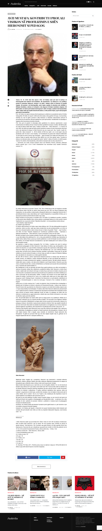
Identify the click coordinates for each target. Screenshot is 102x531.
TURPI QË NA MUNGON (85, 97)
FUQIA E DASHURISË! (85, 35)
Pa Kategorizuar (76, 166)
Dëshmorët (74, 144)
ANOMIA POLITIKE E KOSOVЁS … (85, 88)
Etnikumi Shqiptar (76, 147)
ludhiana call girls (76, 108)
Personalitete (11, 13)
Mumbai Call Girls (76, 128)
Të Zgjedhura (75, 175)
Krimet (73, 155)
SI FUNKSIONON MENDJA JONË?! (86, 56)
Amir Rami (83, 526)
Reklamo (36, 520)
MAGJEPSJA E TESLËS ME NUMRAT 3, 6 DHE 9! (86, 25)
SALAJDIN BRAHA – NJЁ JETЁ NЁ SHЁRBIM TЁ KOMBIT (16, 497)
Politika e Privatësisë (49, 520)
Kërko (93, 15)
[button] (8, 3)
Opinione (74, 164)
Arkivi (35, 517)
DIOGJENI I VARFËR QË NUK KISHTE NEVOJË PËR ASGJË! (86, 66)
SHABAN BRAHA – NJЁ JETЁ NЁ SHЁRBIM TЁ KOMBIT (84, 496)
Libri (73, 161)
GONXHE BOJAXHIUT (85, 79)
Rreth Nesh (49, 517)
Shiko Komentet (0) (41, 466)
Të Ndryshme (75, 172)
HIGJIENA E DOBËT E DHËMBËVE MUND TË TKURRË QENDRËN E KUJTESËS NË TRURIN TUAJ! (85, 45)
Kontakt (61, 517)
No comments (39, 29)
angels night (75, 134)
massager (74, 114)
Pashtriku (16, 3)
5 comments (11, 508)
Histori (73, 152)
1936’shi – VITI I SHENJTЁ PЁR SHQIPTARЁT (61, 496)
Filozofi (73, 149)
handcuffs (74, 121)
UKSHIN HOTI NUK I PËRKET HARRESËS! (37, 496)
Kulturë (73, 158)
